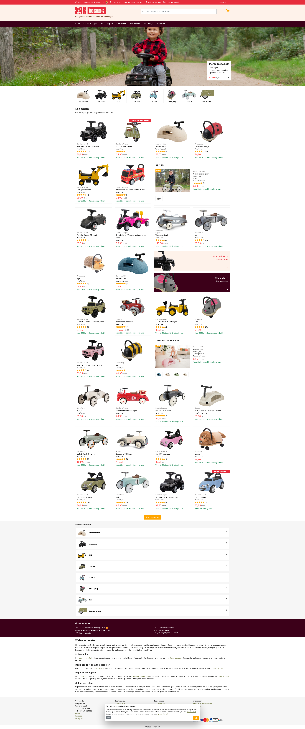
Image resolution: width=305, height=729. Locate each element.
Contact (78, 713)
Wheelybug (148, 24)
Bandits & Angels (90, 24)
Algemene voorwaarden (202, 703)
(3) (207, 180)
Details (108, 717)
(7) (130, 326)
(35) (132, 139)
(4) (169, 151)
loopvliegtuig (83, 676)
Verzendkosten (120, 703)
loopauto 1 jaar (218, 668)
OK (196, 718)
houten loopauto (84, 658)
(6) (169, 239)
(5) (169, 415)
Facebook (79, 716)
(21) (209, 326)
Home (77, 24)
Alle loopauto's (152, 517)
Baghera (110, 24)
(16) (91, 502)
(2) (130, 283)
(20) (209, 239)
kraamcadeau (224, 676)
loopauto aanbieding (141, 676)
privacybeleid (163, 714)
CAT (101, 24)
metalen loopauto (175, 658)
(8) (91, 283)
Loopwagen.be (159, 703)
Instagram (79, 718)
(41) (130, 502)
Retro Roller (121, 24)
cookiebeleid (191, 712)
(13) (91, 151)
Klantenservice (224, 2)
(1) (91, 239)
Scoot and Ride (135, 24)
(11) (209, 151)
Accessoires (160, 24)
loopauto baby (98, 668)
